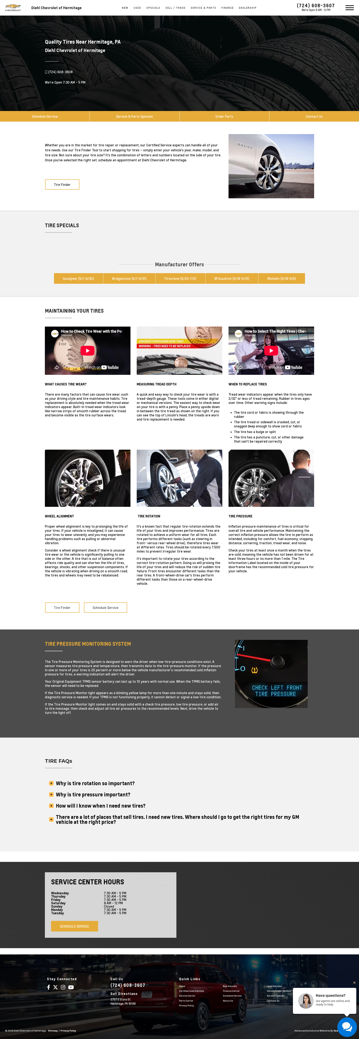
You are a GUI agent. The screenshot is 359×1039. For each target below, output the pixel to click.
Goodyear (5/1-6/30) (78, 278)
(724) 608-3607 (316, 5)
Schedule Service (45, 116)
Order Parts (224, 116)
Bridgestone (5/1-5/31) (129, 278)
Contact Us (314, 116)
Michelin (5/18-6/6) (281, 278)
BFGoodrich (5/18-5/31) (231, 278)
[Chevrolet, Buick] (13, 7)
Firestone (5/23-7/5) (180, 278)
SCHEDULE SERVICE (74, 926)
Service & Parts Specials (134, 116)
